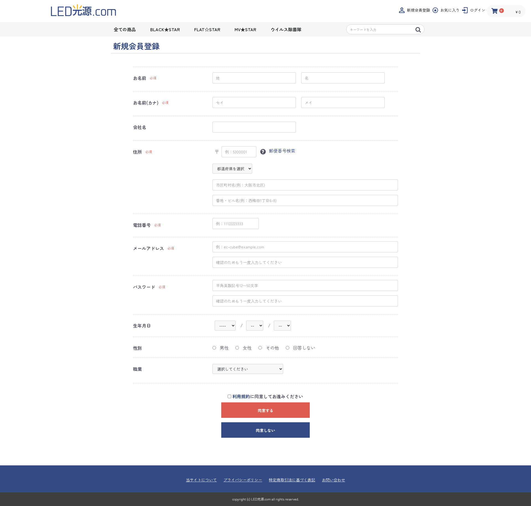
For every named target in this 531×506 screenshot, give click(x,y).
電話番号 (142, 225)
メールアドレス (148, 248)
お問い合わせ (333, 480)
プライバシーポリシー (242, 480)
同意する (265, 410)
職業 (137, 369)
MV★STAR (245, 29)
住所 (137, 152)
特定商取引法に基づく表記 (292, 480)
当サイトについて (201, 480)
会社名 (139, 127)
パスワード (144, 287)
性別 (137, 348)
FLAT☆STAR (207, 29)
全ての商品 (125, 29)
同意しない (265, 430)
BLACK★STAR (165, 29)
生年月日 (142, 326)
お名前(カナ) (145, 102)
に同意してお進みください (267, 396)
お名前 (139, 78)
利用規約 (241, 396)
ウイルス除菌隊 (285, 29)
